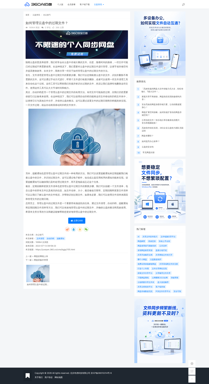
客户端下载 (85, 4)
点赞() (78, 220)
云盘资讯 (98, 4)
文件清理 (40, 238)
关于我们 (39, 377)
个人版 (60, 4)
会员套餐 (71, 4)
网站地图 (59, 377)
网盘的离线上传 (41, 256)
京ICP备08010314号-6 (101, 373)
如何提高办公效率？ (151, 141)
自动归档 (50, 238)
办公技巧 (47, 15)
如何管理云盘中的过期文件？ (38, 284)
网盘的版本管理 (41, 260)
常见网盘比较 (149, 152)
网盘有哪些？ (148, 135)
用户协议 (49, 377)
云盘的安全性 (148, 147)
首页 (27, 15)
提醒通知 (60, 238)
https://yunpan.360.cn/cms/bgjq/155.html (55, 249)
